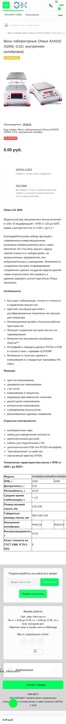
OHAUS (27, 124)
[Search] (6, 25)
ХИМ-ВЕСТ (33, 694)
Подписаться (49, 582)
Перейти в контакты (33, 593)
